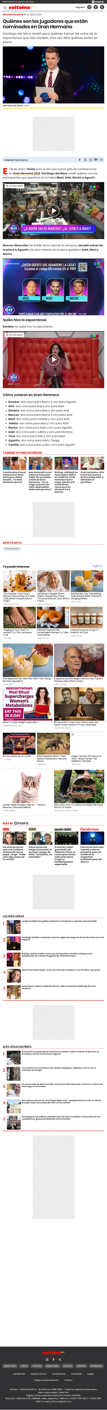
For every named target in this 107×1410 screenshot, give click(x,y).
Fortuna (68, 1366)
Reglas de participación (47, 1380)
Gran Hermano (12, 548)
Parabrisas (96, 1366)
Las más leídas (13, 916)
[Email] (101, 160)
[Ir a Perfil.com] (98, 2)
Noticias (37, 1366)
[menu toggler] (5, 7)
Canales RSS (19, 1373)
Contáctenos (59, 1373)
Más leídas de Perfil (17, 1047)
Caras (24, 1366)
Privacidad (76, 1373)
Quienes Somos (39, 1373)
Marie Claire (52, 1366)
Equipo (90, 1373)
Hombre (81, 1366)
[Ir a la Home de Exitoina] (22, 7)
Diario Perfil (9, 1366)
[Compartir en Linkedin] (96, 160)
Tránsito (68, 1380)
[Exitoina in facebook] (96, 7)
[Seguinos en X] (102, 7)
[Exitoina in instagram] (89, 7)
